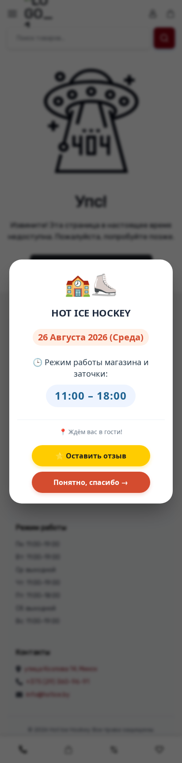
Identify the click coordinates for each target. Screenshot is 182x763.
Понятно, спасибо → (90, 482)
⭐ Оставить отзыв (90, 456)
